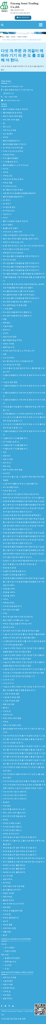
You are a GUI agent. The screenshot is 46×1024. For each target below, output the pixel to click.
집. (3, 37)
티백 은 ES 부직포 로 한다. (13, 179)
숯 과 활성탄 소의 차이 (12, 890)
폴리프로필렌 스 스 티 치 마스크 (15, 165)
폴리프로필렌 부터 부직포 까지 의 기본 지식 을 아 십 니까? (23, 730)
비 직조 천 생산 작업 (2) (12, 827)
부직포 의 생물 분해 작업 (13, 911)
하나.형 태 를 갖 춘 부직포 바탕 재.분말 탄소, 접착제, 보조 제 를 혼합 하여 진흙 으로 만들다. (23, 286)
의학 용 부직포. (9, 155)
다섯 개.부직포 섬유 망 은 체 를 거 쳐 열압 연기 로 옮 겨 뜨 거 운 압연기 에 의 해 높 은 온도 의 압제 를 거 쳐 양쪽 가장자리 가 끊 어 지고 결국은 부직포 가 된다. (24, 784)
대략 (4, 354)
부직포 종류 (7, 925)
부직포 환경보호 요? (11, 918)
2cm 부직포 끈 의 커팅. (12, 365)
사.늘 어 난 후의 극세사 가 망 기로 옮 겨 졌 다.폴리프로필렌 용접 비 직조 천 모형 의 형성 (23, 650)
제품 (7, 37)
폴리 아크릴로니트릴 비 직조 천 (15, 109)
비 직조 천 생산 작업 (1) (12, 830)
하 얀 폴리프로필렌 (10, 158)
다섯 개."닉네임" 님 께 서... (13, 743)
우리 (4, 452)
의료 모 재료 (8, 459)
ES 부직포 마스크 (10, 186)
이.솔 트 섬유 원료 (10, 382)
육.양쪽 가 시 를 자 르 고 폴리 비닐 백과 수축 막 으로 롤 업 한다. (23, 842)
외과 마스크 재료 (9, 130)
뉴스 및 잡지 (8, 134)
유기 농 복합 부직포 (11, 487)
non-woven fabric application (17, 972)
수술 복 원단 (8, 326)
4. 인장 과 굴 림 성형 (11, 694)
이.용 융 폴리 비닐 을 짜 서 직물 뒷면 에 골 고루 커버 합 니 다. (23, 408)
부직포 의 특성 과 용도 (12, 823)
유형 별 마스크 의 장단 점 (13, 253)
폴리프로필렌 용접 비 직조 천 (14, 144)
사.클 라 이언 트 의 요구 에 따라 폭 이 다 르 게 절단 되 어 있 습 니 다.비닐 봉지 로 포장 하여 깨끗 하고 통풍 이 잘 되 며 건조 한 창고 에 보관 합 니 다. (24, 672)
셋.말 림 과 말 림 (9, 568)
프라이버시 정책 (9, 928)
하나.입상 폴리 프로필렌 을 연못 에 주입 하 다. (21, 256)
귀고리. (13, 37)
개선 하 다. (7, 214)
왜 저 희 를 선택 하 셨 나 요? (14, 809)
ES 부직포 (7, 883)
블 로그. (6, 708)
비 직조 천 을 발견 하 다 (12, 606)
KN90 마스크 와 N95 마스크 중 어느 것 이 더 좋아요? (23, 498)
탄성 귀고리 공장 (9, 337)
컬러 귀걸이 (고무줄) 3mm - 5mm (16, 620)
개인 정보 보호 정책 (17, 1019)
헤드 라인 (6, 466)
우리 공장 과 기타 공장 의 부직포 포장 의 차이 (21, 494)
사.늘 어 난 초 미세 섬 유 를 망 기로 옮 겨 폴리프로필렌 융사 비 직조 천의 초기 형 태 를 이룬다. (23, 636)
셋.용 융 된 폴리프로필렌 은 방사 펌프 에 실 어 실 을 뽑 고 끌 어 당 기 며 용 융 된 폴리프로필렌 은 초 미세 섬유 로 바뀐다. (23, 581)
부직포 (4, 104)
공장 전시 (6, 456)
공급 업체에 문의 (23, 17)
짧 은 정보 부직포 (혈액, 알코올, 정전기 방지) (20, 239)
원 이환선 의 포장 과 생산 (13, 190)
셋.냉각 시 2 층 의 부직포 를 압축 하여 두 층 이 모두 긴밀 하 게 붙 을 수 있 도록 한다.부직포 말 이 (24, 562)
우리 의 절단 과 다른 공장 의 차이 (16, 249)
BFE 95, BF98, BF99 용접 (12, 116)
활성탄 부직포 (8, 900)
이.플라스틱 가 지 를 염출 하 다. (15, 438)
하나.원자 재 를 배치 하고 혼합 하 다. (17, 302)
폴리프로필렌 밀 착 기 (11, 141)
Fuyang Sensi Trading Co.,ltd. (12, 86)
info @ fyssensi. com (12, 100)
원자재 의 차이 (9, 627)
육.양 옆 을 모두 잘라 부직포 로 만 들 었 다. (20, 837)
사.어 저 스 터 (8, 680)
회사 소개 (6, 127)
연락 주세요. (6, 81)
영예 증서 (6, 323)
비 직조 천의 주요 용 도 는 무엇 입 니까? (19, 351)
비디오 (5, 169)
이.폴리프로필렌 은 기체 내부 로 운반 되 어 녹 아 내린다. (24, 377)
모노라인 (6, 473)
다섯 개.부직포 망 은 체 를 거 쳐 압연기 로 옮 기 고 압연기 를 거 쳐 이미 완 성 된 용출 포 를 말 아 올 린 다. (24, 737)
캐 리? (5, 218)
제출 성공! (7, 932)
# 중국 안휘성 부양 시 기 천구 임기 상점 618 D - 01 (18, 91)
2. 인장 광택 (7, 309)
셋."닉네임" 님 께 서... (11, 442)
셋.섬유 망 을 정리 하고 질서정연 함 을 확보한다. (22, 515)
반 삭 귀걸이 (8, 225)
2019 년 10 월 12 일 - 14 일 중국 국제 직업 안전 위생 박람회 (23, 478)
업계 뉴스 (6, 330)
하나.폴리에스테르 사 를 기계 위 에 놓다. (19, 291)
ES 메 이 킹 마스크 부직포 (13, 151)
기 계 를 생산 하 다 (10, 162)
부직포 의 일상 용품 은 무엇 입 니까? (17, 624)
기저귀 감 (6, 711)
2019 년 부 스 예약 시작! (12, 232)
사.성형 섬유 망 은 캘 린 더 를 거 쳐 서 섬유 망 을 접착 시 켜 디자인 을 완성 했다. (24, 643)
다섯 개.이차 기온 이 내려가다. (15, 792)
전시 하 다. (7, 463)
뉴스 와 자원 (8, 876)
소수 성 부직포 (9, 358)
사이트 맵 (6, 914)
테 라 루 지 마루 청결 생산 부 (14, 816)
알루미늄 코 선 (9, 347)
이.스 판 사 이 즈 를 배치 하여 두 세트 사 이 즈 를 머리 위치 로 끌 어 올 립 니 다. (24, 419)
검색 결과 (6, 907)
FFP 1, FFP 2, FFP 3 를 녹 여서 (14, 813)
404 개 (5, 921)
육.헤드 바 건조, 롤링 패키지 (14, 865)
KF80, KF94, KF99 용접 (12, 718)
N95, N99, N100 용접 (11, 120)
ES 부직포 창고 (9, 211)
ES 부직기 (7, 200)
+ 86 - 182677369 (10, 97)
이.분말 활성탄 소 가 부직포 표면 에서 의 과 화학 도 (23, 414)
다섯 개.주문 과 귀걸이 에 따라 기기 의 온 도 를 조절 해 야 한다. (22, 40)
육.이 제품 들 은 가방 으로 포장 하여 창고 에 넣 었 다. (24, 858)
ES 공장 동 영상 (9, 207)
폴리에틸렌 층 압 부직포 (12, 113)
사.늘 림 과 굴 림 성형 (11, 697)
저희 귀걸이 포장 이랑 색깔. (14, 886)
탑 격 (5, 935)
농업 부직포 (7, 879)
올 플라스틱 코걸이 (10, 228)
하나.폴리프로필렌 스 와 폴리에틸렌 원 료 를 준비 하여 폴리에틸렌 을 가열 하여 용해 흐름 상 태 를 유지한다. (24, 277)
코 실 (5, 613)
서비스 (5, 599)
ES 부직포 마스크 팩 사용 (13, 148)
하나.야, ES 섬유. (9, 260)
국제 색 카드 (8, 715)
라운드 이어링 (22, 37)
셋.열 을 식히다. (9, 589)
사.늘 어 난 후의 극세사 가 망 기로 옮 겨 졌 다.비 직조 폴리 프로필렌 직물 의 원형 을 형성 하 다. (24, 688)
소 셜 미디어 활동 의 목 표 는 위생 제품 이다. (20, 484)
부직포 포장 (7, 176)
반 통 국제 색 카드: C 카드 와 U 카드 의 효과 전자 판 (23, 246)
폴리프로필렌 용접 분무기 (13, 197)
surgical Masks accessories (16, 939)
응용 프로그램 (8, 704)
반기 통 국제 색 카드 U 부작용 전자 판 (18, 361)
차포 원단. (7, 806)
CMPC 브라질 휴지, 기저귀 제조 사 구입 (18, 235)
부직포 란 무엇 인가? (11, 834)
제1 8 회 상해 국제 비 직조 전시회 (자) (18, 617)
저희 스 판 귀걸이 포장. (12, 725)
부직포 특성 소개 (9, 491)
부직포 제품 (7, 183)
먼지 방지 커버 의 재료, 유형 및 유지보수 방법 (21, 631)
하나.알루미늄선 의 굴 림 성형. (15, 305)
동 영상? (6, 802)
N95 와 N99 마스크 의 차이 (13, 904)
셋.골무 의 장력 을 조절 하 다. (14, 571)
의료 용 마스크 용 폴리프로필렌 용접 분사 (19, 193)
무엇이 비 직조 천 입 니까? (13, 242)
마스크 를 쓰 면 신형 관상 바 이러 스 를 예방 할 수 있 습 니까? (23, 370)
